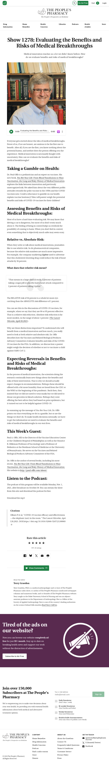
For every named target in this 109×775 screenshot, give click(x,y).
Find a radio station (40, 752)
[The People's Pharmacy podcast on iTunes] (58, 131)
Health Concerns (44, 26)
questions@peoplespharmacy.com (95, 739)
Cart (95, 3)
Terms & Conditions (65, 748)
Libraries (62, 24)
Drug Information (8, 26)
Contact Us (61, 742)
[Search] (74, 3)
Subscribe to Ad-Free (14, 656)
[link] (25, 555)
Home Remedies (26, 26)
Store (104, 24)
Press (59, 758)
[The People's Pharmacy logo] (54, 12)
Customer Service (64, 752)
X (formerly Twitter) (93, 743)
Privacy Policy (62, 755)
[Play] (11, 132)
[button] (48, 555)
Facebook (89, 746)
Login (104, 3)
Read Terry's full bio (49, 605)
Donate (35, 758)
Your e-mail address (61, 692)
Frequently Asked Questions (68, 745)
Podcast (35, 748)
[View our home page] (5, 3)
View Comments (38, 568)
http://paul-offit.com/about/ (33, 471)
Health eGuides (88, 26)
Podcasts (75, 24)
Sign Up (98, 694)
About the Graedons (65, 738)
